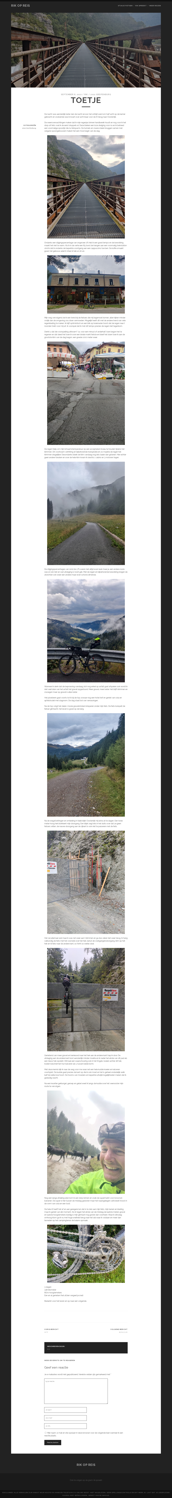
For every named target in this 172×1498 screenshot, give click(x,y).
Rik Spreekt (141, 6)
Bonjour (123, 1332)
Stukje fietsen (125, 6)
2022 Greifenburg (100, 94)
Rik (86, 94)
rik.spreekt (97, 1480)
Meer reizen (155, 6)
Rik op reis (20, 5)
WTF (46, 1332)
